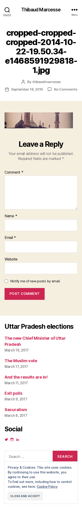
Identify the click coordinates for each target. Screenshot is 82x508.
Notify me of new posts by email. (35, 281)
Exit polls (13, 393)
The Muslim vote (21, 360)
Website (11, 259)
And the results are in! (26, 377)
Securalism (16, 409)
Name (11, 216)
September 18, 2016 (27, 89)
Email (10, 238)
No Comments (65, 89)
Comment (14, 172)
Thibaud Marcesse (41, 9)
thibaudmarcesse (46, 82)
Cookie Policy (47, 486)
